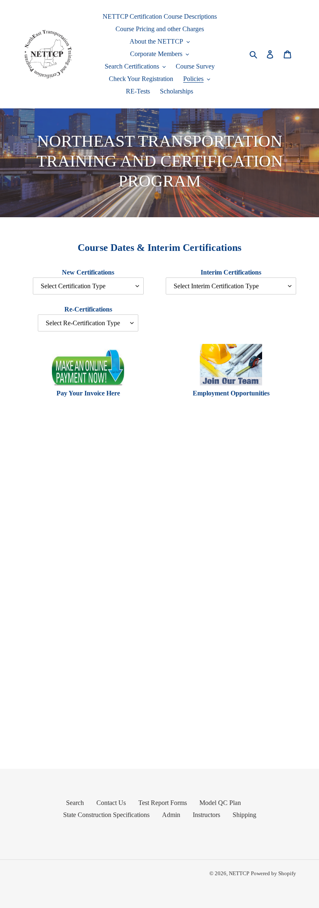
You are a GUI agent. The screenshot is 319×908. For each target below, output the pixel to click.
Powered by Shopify (273, 873)
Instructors (206, 814)
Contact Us (111, 802)
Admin (171, 814)
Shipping (244, 814)
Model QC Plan (220, 802)
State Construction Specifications (106, 814)
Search (75, 802)
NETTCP (239, 873)
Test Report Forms (162, 802)
